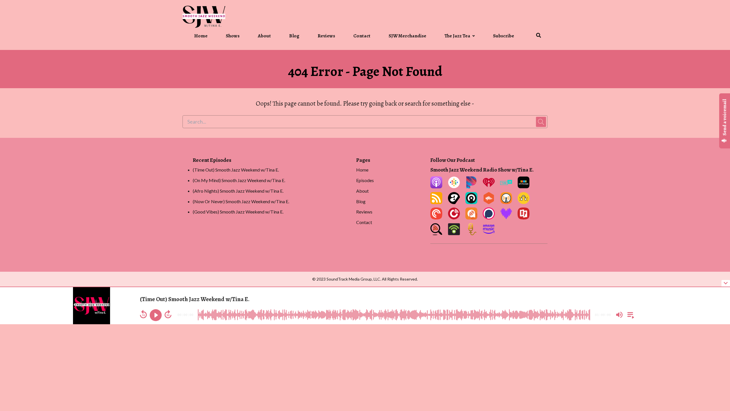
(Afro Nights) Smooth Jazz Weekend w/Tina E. (238, 191)
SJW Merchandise (407, 36)
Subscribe (503, 36)
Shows (233, 36)
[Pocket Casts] (436, 217)
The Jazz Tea (457, 36)
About (264, 36)
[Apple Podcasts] (436, 186)
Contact (361, 36)
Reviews (326, 36)
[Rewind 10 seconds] (143, 314)
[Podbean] (454, 233)
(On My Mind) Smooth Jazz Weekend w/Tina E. (239, 180)
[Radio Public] (524, 217)
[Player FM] (454, 217)
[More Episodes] (629, 314)
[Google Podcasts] (454, 186)
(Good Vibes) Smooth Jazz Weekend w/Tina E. (238, 211)
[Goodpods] (524, 202)
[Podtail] (471, 233)
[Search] (534, 36)
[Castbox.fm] (489, 202)
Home (201, 36)
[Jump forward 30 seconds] (168, 314)
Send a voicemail (724, 117)
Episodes (365, 180)
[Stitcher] (524, 186)
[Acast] (454, 202)
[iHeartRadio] (489, 186)
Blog (294, 36)
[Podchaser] (489, 217)
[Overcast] (506, 202)
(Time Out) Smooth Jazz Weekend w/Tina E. (236, 169)
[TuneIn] (506, 186)
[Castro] (471, 202)
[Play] (156, 315)
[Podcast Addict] (471, 217)
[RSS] (436, 202)
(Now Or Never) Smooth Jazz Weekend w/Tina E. (241, 201)
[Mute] (619, 315)
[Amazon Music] (489, 233)
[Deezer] (506, 217)
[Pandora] (471, 186)
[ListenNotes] (436, 233)
